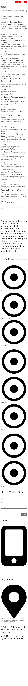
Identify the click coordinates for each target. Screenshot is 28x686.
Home (2, 10)
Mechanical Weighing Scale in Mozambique (13, 98)
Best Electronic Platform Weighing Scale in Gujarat (11, 173)
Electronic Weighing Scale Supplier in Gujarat (11, 79)
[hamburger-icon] (25, 2)
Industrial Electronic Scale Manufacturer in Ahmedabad (12, 23)
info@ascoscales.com (7, 573)
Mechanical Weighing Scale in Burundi (13, 41)
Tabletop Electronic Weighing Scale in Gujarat (13, 191)
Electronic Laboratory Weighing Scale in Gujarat (14, 134)
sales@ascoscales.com (7, 574)
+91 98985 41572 (5, 569)
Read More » (4, 33)
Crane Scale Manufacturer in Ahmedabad (12, 116)
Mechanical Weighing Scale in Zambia (13, 152)
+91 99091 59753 (5, 568)
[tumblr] (1, 255)
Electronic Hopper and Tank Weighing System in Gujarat (12, 61)
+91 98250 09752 (5, 566)
